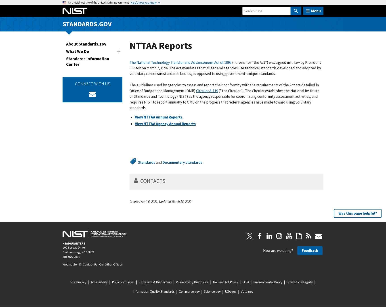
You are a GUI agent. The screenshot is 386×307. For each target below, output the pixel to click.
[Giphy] (299, 236)
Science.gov (212, 291)
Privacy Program (123, 282)
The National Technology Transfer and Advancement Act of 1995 (180, 62)
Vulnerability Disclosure (192, 282)
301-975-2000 (71, 257)
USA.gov (231, 291)
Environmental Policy (267, 282)
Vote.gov (247, 291)
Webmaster (70, 264)
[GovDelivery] (92, 94)
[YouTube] (289, 236)
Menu (316, 10)
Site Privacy (78, 282)
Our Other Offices (111, 264)
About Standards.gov (86, 44)
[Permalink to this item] (169, 181)
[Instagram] (279, 236)
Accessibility (99, 282)
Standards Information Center (87, 61)
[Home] (75, 11)
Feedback (310, 250)
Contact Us (90, 264)
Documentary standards (182, 162)
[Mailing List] (318, 236)
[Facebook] (259, 236)
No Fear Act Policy (225, 282)
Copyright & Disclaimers (155, 282)
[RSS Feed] (309, 236)
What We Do (77, 51)
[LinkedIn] (269, 236)
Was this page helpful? (357, 213)
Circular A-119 (207, 90)
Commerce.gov (189, 291)
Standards (146, 162)
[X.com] (250, 236)
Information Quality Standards (154, 291)
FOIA (245, 282)
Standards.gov (87, 24)
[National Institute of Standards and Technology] (94, 233)
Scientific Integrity (300, 282)
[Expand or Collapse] (118, 51)
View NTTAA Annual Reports (159, 117)
